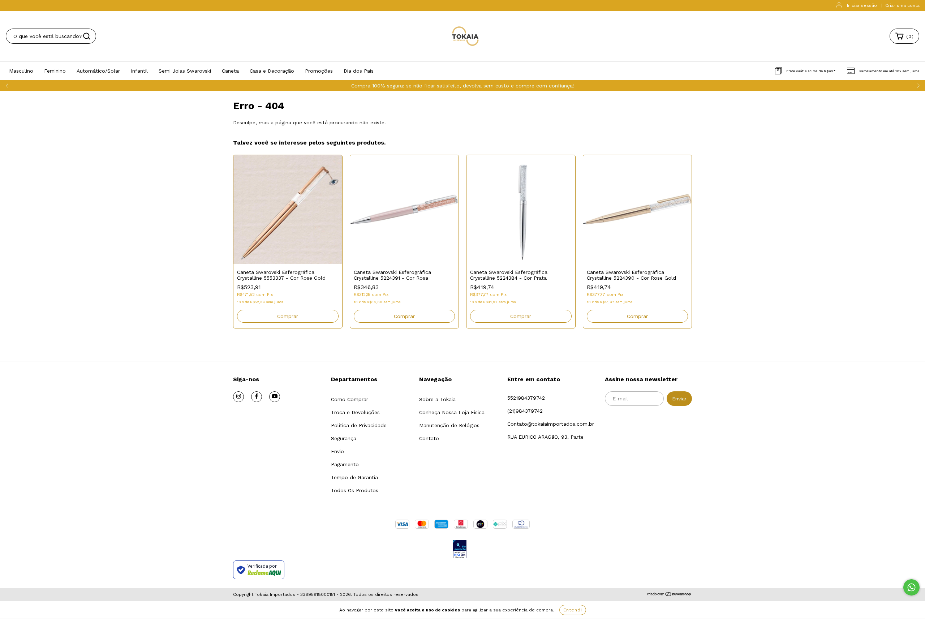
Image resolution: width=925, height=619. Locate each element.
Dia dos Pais (359, 71)
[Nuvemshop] (669, 594)
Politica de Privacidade (359, 425)
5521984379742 (526, 398)
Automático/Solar (98, 71)
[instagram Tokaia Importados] (238, 396)
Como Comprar (349, 399)
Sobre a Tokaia (437, 399)
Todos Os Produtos (354, 490)
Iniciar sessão (862, 5)
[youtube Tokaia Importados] (274, 396)
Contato (429, 438)
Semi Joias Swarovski (185, 71)
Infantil (139, 71)
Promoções (319, 71)
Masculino (21, 71)
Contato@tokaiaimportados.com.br (550, 424)
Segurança (343, 438)
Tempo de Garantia (354, 477)
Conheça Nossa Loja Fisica (452, 412)
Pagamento (345, 464)
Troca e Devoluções (355, 412)
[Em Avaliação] (459, 549)
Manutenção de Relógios (449, 425)
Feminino (55, 71)
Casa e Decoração (272, 71)
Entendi (572, 609)
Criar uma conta (902, 5)
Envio (337, 451)
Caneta (230, 71)
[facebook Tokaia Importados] (256, 396)
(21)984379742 (525, 411)
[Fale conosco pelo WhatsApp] (911, 587)
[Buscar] (86, 36)
